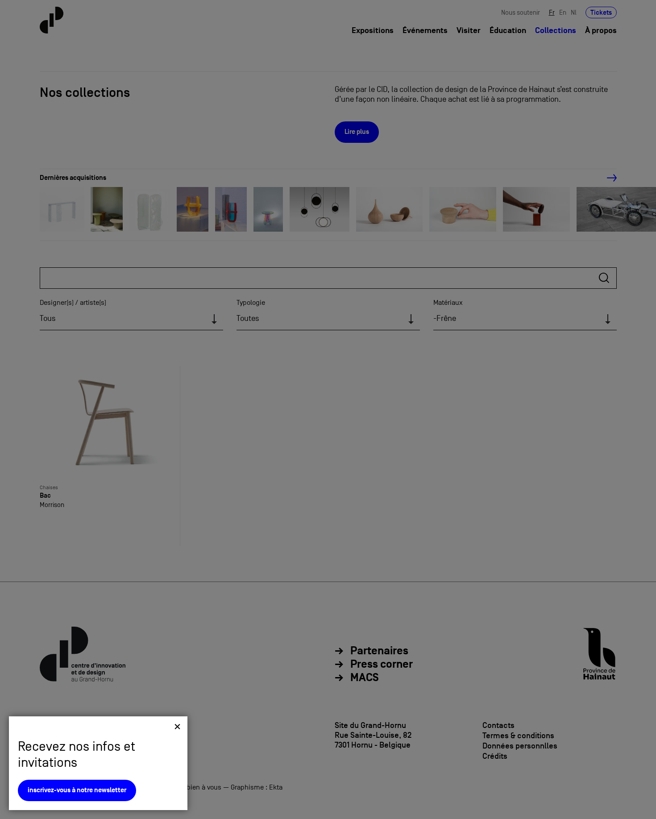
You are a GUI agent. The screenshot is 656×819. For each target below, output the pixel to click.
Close (177, 726)
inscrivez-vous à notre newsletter (77, 790)
